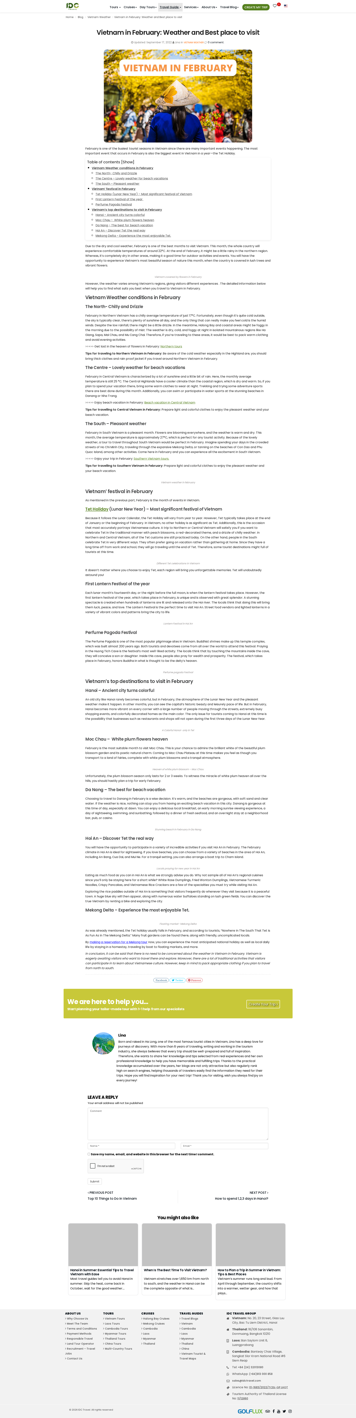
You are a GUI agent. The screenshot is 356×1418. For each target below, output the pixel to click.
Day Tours (147, 7)
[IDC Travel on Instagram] (290, 1412)
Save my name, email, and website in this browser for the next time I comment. (152, 1154)
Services (190, 7)
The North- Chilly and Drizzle (116, 173)
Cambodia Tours (116, 1328)
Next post (258, 1192)
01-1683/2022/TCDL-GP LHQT (268, 1387)
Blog (80, 17)
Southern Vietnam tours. (151, 459)
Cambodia (150, 1328)
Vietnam (187, 1323)
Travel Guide (169, 7)
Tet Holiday (96, 509)
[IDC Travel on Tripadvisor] (267, 1412)
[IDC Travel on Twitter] (284, 1412)
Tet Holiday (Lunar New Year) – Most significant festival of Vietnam (143, 194)
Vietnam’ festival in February (114, 189)
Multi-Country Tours (118, 1349)
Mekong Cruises (154, 1323)
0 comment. (216, 42)
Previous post (101, 1192)
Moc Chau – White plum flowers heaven (124, 220)
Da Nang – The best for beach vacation (124, 225)
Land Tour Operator (80, 1344)
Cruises (129, 7)
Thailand (149, 1344)
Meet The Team (77, 1323)
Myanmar (149, 1339)
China (185, 1349)
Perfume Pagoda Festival (113, 204)
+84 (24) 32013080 (250, 1367)
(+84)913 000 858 (261, 1374)
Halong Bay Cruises (156, 1318)
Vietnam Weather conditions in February (122, 168)
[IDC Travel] (72, 5)
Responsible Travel (80, 1339)
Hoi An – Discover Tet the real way (120, 230)
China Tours (113, 1344)
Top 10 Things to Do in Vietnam (112, 1198)
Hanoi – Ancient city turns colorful (120, 215)
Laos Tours (112, 1323)
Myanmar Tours (115, 1334)
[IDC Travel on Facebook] (274, 1412)
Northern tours (171, 346)
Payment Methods (79, 1334)
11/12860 (242, 1398)
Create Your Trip (263, 1004)
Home (70, 17)
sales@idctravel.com (246, 1381)
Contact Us (74, 1358)
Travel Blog (228, 7)
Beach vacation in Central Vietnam (169, 402)
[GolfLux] (250, 1412)
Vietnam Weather (99, 17)
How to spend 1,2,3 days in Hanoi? (241, 1198)
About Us (208, 7)
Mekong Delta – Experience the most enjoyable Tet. (133, 236)
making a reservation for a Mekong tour (118, 942)
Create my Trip (256, 7)
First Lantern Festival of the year (119, 199)
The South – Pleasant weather (117, 184)
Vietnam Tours (115, 1318)
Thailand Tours (115, 1339)
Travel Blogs (189, 1318)
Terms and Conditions (82, 1328)
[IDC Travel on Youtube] (278, 1412)
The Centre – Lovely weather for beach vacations (131, 178)
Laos (146, 1334)
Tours (114, 7)
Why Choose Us (77, 1318)
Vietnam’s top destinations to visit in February (127, 210)
